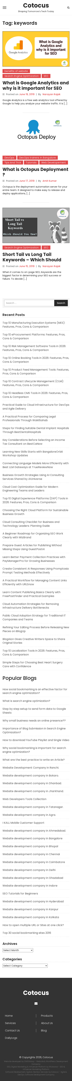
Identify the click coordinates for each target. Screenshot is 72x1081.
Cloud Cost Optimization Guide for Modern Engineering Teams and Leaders (30, 489)
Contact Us (12, 1030)
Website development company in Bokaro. (31, 775)
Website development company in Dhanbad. (32, 783)
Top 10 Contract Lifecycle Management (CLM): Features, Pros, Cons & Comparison (33, 383)
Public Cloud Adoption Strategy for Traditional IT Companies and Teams (34, 617)
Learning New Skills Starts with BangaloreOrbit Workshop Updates (33, 453)
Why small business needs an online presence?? (34, 721)
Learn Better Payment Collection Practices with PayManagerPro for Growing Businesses (34, 559)
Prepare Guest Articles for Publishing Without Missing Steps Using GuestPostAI (32, 547)
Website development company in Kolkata (31, 917)
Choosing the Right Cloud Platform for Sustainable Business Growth (35, 512)
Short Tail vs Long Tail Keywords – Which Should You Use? (32, 259)
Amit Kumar (50, 181)
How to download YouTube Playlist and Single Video (36, 740)
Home (9, 1015)
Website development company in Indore (30, 886)
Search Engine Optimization (22, 76)
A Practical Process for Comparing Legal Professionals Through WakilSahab (29, 418)
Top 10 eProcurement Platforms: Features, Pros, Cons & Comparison (34, 336)
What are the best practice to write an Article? (34, 760)
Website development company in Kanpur (30, 909)
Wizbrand (53, 1066)
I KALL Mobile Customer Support (23, 823)
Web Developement (53, 162)
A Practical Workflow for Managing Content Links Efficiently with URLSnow (35, 582)
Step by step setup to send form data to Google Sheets (34, 711)
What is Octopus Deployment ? (35, 172)
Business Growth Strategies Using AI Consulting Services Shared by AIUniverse (33, 477)
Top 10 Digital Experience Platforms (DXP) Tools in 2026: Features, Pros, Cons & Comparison (35, 500)
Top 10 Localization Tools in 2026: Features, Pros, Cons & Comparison (34, 652)
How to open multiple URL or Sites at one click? (33, 925)
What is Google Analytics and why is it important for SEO (36, 85)
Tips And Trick (13, 162)
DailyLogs (11, 1038)
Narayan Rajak (51, 94)
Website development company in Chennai (31, 854)
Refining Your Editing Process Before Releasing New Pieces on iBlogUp (36, 629)
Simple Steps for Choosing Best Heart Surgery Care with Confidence (33, 664)
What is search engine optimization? (26, 701)
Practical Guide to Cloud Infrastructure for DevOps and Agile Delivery (36, 407)
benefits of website (16, 71)
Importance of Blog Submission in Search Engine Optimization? (34, 730)
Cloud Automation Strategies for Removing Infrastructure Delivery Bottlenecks (31, 606)
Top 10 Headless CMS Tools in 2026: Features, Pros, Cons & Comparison (35, 395)
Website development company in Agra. (29, 815)
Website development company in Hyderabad (33, 901)
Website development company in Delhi (29, 870)
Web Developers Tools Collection (24, 799)
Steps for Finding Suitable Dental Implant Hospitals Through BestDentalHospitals (36, 430)
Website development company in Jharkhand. (33, 791)
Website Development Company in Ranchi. (31, 768)
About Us (47, 1023)
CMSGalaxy (29, 1061)
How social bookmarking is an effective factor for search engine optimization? (35, 691)
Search (61, 303)
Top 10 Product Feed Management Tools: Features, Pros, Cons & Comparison (36, 371)
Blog (44, 1030)
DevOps (9, 157)
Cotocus (36, 5)
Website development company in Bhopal (30, 846)
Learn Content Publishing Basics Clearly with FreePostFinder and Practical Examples (31, 594)
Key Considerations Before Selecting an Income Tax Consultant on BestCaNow (34, 442)
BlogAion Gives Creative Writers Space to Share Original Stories (34, 641)
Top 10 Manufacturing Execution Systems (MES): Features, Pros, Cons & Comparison (34, 325)
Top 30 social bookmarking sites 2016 (27, 933)
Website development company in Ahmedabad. (34, 831)
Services (10, 1023)
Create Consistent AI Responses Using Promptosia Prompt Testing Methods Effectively (36, 570)
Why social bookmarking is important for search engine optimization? (34, 750)
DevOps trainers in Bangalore (37, 157)
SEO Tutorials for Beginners (20, 893)
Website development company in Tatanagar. (33, 807)
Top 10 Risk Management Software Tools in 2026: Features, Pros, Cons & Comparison (34, 348)
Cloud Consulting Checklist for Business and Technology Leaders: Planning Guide (31, 524)
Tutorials (31, 162)
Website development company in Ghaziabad (33, 878)
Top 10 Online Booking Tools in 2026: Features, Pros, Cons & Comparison (36, 360)
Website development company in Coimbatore (34, 862)
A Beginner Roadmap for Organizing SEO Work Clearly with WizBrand (33, 535)
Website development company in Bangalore (32, 838)
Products (47, 1015)
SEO (46, 76)
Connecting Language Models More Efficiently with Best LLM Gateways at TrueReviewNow (36, 465)
